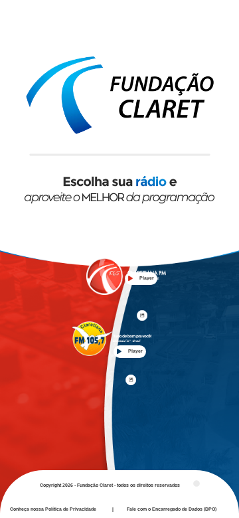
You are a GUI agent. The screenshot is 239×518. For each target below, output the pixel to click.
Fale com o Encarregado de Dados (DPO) (171, 509)
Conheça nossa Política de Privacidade (53, 509)
